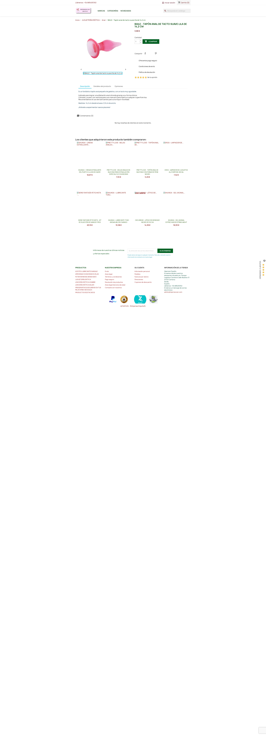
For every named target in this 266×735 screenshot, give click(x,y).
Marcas (101, 11)
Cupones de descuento (143, 282)
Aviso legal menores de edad (115, 285)
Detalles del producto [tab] (102, 86)
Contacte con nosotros (113, 288)
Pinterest (156, 53)
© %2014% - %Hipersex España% (133, 306)
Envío (107, 271)
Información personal (142, 271)
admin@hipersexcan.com (173, 292)
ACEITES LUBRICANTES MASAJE (86, 271)
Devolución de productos (114, 282)
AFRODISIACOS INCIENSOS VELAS (87, 274)
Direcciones (139, 279)
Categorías (112, 11)
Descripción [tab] (85, 86)
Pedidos (137, 274)
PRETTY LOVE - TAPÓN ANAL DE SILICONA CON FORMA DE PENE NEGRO (147, 172)
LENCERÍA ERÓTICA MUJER (84, 285)
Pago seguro (109, 279)
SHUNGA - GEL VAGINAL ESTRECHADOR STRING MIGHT (176, 221)
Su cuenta (139, 268)
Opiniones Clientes (260, 270)
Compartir (145, 53)
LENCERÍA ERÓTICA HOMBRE (85, 282)
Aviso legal (108, 274)
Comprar (151, 41)
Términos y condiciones (113, 277)
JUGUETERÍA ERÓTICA (83, 279)
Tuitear (150, 53)
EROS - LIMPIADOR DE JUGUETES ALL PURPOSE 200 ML (176, 171)
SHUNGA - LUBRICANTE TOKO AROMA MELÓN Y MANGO (118, 221)
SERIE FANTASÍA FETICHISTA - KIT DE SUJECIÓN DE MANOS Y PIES (89, 221)
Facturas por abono (141, 277)
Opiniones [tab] (119, 86)
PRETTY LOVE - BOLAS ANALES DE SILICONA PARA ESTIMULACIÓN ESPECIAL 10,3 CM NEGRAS (118, 172)
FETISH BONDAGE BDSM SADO (86, 277)
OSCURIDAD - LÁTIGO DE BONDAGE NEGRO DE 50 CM (147, 221)
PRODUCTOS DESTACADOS (85, 292)
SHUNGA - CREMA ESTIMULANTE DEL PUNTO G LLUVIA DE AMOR (89, 171)
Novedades (126, 11)
